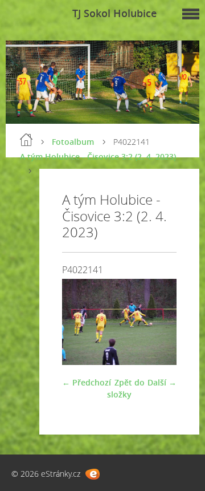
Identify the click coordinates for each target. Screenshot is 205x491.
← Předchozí (86, 382)
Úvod (26, 140)
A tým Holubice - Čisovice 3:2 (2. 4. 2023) (98, 156)
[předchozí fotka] (80, 322)
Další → (162, 382)
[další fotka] (158, 322)
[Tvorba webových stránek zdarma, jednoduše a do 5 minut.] (92, 474)
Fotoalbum (73, 141)
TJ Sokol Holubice (114, 13)
